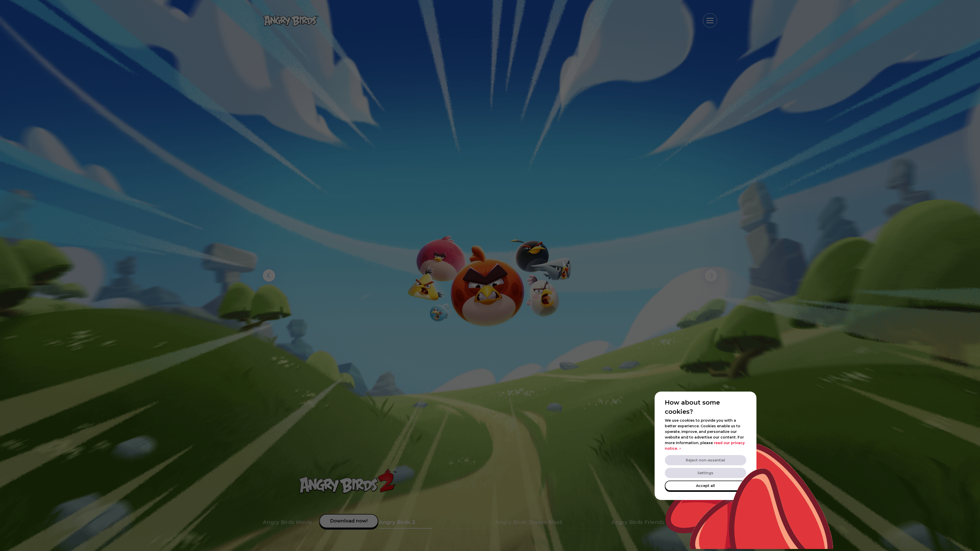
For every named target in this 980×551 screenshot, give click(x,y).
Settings (705, 473)
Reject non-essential (705, 460)
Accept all (705, 485)
